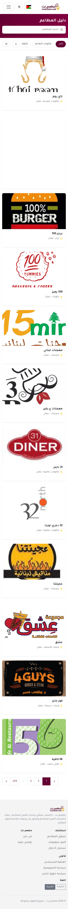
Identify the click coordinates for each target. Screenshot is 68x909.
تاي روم (58, 96)
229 (15, 781)
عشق (59, 642)
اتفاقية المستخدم (55, 862)
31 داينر (58, 467)
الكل (61, 44)
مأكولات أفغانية (43, 44)
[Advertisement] (34, 152)
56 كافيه (57, 759)
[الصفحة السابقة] (54, 781)
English (60, 887)
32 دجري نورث (53, 525)
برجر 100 (57, 233)
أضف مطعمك (57, 842)
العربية (49, 887)
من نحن (27, 836)
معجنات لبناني (53, 350)
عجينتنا (58, 584)
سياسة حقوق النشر (54, 874)
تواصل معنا (25, 842)
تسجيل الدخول (57, 848)
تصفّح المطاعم (56, 836)
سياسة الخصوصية (55, 868)
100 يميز (57, 292)
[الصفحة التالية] (6, 781)
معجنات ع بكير (53, 408)
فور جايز (57, 701)
